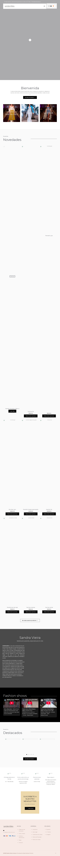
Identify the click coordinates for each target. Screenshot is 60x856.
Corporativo (35, 829)
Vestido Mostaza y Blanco (12, 408)
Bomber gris (12, 509)
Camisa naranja (30, 607)
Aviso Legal (35, 832)
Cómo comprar (22, 833)
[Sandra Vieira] (9, 6)
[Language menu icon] (53, 6)
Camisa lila (31, 411)
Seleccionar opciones (31, 416)
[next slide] (57, 745)
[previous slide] (3, 745)
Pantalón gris (49, 235)
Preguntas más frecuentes (22, 830)
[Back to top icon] (55, 853)
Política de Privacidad (37, 837)
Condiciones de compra (37, 834)
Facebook (48, 829)
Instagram (48, 834)
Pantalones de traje (12, 607)
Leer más (12, 411)
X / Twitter (48, 832)
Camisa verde (49, 607)
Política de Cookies (36, 839)
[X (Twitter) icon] (53, 1)
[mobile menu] (44, 6)
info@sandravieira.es (36, 1)
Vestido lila (49, 509)
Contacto (21, 842)
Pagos (20, 840)
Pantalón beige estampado (30, 509)
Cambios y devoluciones (21, 836)
